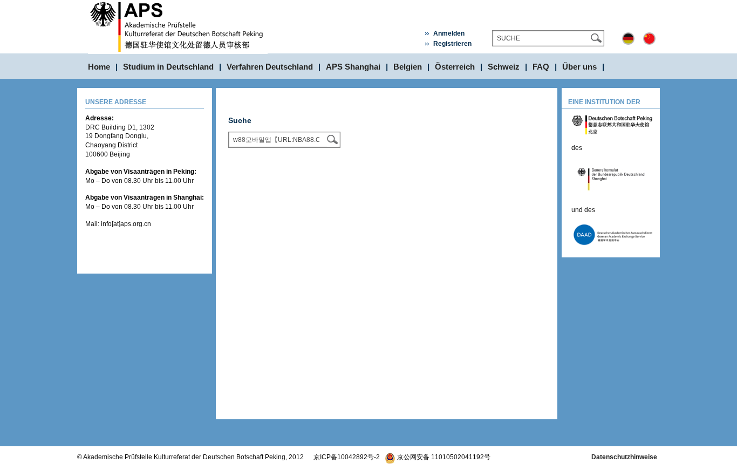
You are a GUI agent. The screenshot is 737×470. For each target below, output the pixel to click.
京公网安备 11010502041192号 (442, 457)
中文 (649, 38)
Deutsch (628, 38)
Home (99, 66)
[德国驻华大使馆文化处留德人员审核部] (178, 4)
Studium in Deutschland (168, 66)
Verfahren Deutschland (270, 66)
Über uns (579, 66)
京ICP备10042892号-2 (346, 457)
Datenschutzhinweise (624, 457)
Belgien (407, 66)
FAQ (541, 66)
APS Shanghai (353, 66)
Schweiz (504, 66)
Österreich (455, 66)
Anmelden (449, 33)
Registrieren (452, 43)
